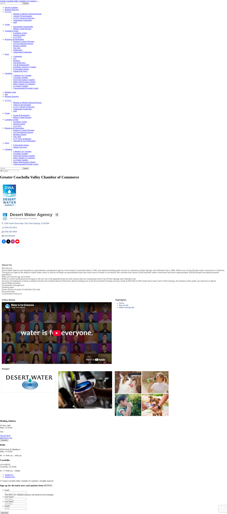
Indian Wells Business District (24, 82)
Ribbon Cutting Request (22, 29)
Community (17, 56)
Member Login (10, 92)
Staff (15, 22)
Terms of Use (10, 477)
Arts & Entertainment (21, 65)
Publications (17, 50)
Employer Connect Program (23, 41)
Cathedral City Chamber (22, 75)
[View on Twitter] (8, 243)
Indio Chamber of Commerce (24, 84)
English (5, 171)
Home (121, 303)
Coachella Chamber (20, 78)
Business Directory (12, 10)
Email (7, 490)
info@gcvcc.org (6, 438)
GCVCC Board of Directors (23, 18)
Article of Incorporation (22, 105)
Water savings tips (126, 307)
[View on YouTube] (17, 243)
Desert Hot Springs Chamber (24, 80)
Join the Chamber (11, 7)
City (14, 58)
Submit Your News (20, 71)
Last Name (9, 501)
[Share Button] (56, 214)
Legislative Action (11, 31)
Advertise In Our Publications (24, 141)
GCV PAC (17, 37)
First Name (9, 497)
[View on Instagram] (13, 243)
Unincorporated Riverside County (26, 88)
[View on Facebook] (4, 243)
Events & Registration (21, 115)
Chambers (8, 73)
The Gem (16, 48)
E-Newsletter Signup (21, 69)
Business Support (19, 46)
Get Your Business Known (23, 44)
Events (7, 24)
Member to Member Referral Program (27, 14)
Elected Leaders (19, 35)
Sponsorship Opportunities (23, 27)
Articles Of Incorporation (22, 16)
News (7, 54)
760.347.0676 (5, 436)
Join (6, 94)
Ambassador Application (22, 20)
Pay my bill (123, 305)
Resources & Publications (14, 39)
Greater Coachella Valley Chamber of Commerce (18, 1)
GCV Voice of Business (22, 139)
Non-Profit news (19, 63)
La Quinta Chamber (20, 86)
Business (16, 61)
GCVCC (8, 12)
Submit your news (20, 147)
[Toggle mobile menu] (38, 1)
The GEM (17, 137)
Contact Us (9, 475)
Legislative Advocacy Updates (24, 67)
